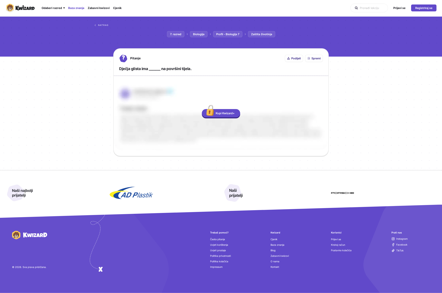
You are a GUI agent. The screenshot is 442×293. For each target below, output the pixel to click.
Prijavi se (336, 239)
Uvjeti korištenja (219, 244)
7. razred (175, 34)
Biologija (198, 34)
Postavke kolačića (341, 250)
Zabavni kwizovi (280, 255)
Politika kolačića (219, 261)
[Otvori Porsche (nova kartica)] (342, 193)
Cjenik (274, 239)
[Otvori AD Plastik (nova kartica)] (131, 193)
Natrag (103, 25)
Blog (273, 250)
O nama (275, 261)
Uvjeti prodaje (218, 250)
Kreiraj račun (338, 244)
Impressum (216, 266)
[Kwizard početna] (20, 8)
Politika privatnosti (220, 255)
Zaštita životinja (261, 34)
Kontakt (275, 266)
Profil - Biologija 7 (227, 34)
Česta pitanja (217, 239)
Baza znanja (277, 244)
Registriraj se (423, 8)
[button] (53, 8)
